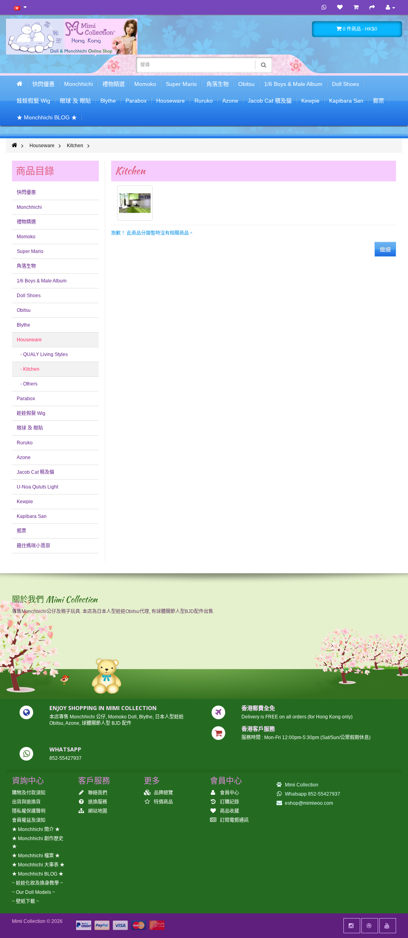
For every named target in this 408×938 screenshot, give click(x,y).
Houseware (170, 100)
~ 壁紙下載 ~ (25, 901)
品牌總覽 (163, 793)
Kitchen (75, 145)
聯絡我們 (97, 793)
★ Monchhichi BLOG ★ (47, 117)
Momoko (145, 84)
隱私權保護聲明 (28, 811)
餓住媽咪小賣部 (33, 546)
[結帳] (372, 7)
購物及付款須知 (28, 793)
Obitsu (246, 84)
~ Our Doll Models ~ (33, 892)
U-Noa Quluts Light (37, 487)
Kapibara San (346, 100)
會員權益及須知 (28, 820)
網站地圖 (97, 811)
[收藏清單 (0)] (340, 7)
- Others (27, 384)
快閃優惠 (43, 84)
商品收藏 (229, 811)
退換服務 (97, 802)
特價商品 (163, 802)
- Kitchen (28, 369)
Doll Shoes (345, 84)
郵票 (378, 100)
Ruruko (203, 100)
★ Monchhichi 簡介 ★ (36, 829)
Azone (230, 100)
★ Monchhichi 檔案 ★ (36, 855)
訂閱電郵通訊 (234, 820)
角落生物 (217, 84)
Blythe (108, 100)
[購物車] (356, 7)
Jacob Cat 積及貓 (270, 100)
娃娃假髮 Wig (33, 100)
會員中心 (229, 793)
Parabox (136, 100)
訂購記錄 (229, 802)
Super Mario (181, 84)
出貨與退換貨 (26, 802)
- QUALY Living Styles (42, 354)
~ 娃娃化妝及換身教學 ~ (37, 883)
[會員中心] (390, 7)
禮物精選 (113, 84)
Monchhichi (78, 84)
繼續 (385, 249)
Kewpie (310, 100)
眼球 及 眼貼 (75, 100)
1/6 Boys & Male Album (293, 84)
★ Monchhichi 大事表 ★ (38, 865)
